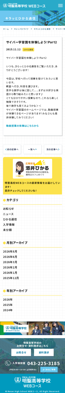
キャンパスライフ (21, 29)
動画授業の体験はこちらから (22, 125)
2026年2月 (10, 267)
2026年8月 (10, 251)
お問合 (21, 352)
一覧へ (31, 149)
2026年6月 (10, 257)
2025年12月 (11, 278)
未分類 (7, 230)
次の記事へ (52, 149)
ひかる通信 (28, 49)
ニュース (8, 214)
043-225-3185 (43, 363)
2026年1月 (10, 272)
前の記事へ (13, 149)
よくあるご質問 (48, 369)
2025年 (8, 305)
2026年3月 (10, 262)
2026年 (8, 299)
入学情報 (9, 224)
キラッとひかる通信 (42, 29)
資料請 (44, 352)
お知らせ (8, 209)
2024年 (8, 310)
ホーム (6, 29)
